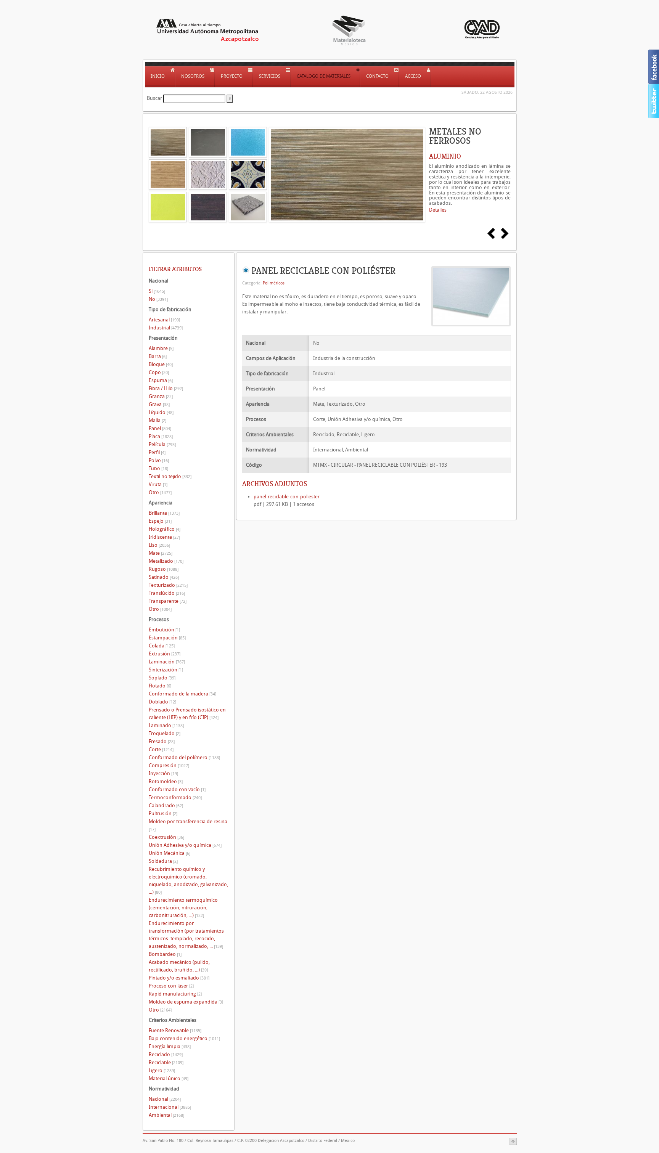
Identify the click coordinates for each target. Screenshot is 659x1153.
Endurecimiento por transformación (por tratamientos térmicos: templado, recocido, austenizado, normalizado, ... (186, 934)
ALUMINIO (445, 156)
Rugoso (163, 569)
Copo (159, 372)
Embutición (164, 630)
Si (157, 291)
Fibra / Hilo (166, 388)
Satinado (164, 577)
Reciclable (166, 1062)
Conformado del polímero (184, 757)
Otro (160, 492)
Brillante (164, 513)
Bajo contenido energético (184, 1038)
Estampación (167, 638)
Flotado (160, 686)
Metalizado (166, 561)
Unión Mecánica (169, 853)
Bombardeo (165, 954)
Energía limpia (170, 1046)
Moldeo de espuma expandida (186, 1002)
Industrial (166, 328)
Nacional (165, 1099)
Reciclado (166, 1054)
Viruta (158, 484)
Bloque (161, 364)
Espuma (161, 380)
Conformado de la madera (182, 694)
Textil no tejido (170, 476)
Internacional (170, 1107)
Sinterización (166, 670)
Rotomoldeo (166, 781)
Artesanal (164, 320)
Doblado (162, 702)
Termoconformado (175, 797)
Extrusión (164, 654)
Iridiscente (164, 537)
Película (162, 444)
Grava (159, 404)
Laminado (166, 725)
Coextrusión (166, 837)
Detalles (438, 210)
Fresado (162, 741)
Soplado (162, 678)
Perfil (157, 452)
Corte (161, 749)
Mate (160, 553)
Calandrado (166, 805)
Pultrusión (163, 813)
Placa (161, 436)
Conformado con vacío (177, 789)
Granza (161, 396)
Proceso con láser (171, 986)
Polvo (159, 460)
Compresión (169, 765)
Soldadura (163, 861)
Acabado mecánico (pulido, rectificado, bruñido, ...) (179, 966)
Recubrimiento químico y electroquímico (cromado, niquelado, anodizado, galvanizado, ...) (188, 880)
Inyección (163, 773)
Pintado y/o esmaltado (179, 978)
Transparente (167, 601)
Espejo (160, 521)
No (158, 299)
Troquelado (164, 733)
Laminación (167, 662)
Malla (157, 420)
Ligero (162, 1070)
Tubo (158, 468)
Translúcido (167, 593)
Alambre (161, 348)
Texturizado (168, 585)
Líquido (161, 412)
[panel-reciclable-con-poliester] (471, 296)
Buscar (154, 98)
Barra (158, 356)
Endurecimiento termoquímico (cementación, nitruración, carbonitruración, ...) (183, 907)
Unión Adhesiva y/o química (185, 845)
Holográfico (164, 529)
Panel (160, 428)
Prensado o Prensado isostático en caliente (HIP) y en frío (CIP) (187, 713)
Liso (159, 545)
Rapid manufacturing (175, 994)
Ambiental (166, 1115)
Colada (162, 646)
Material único (168, 1078)
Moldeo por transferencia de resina (188, 825)
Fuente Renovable (175, 1030)
